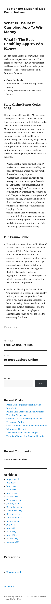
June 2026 (11, 486)
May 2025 (11, 531)
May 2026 (11, 489)
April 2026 (11, 493)
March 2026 (12, 496)
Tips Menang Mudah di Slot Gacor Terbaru (24, 10)
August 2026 (12, 479)
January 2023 (12, 542)
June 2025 (11, 528)
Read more (9, 586)
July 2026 (11, 482)
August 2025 (12, 521)
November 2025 (14, 510)
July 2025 (11, 524)
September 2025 (14, 517)
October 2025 (13, 514)
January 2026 (13, 503)
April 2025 (11, 535)
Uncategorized (13, 572)
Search (7, 378)
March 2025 (12, 538)
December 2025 (14, 507)
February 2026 (13, 500)
